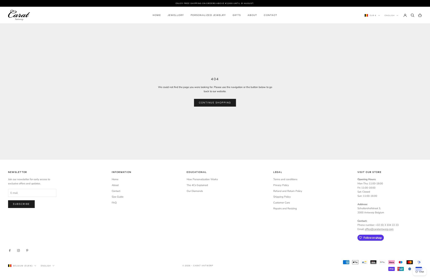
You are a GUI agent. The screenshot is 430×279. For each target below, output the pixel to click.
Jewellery (176, 15)
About (252, 15)
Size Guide (117, 196)
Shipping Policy (282, 196)
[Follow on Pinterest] (27, 250)
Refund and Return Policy (287, 191)
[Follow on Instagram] (18, 250)
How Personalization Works (202, 179)
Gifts (237, 15)
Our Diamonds (195, 191)
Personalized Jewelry (208, 15)
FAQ (114, 202)
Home (157, 15)
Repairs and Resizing (285, 208)
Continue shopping (215, 102)
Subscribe (21, 203)
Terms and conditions (285, 179)
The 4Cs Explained (197, 185)
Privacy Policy (281, 185)
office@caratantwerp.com (379, 229)
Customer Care (281, 202)
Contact (270, 15)
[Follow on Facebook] (9, 250)
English (390, 15)
